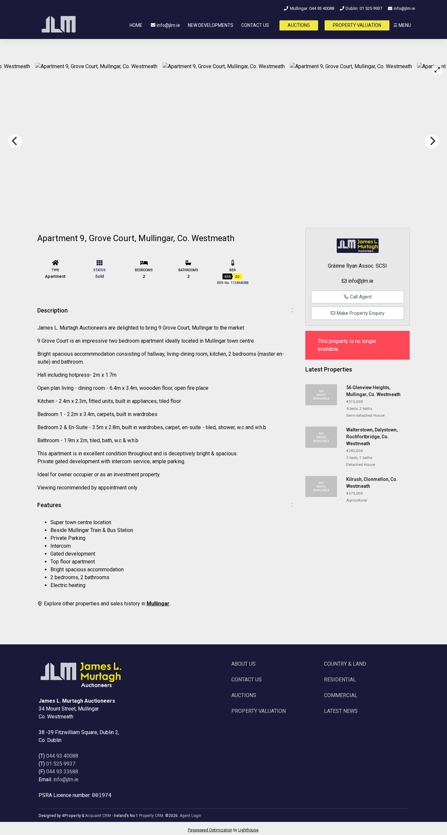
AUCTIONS (299, 25)
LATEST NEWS (341, 711)
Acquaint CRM (98, 815)
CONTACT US (255, 25)
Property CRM (151, 815)
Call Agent (360, 297)
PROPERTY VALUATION (357, 25)
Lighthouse (248, 830)
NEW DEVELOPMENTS (210, 25)
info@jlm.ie (404, 8)
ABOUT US (243, 664)
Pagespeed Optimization (210, 830)
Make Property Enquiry (359, 313)
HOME (136, 25)
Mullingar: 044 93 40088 (311, 8)
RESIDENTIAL (340, 679)
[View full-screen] (437, 69)
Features (49, 505)
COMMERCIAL (340, 695)
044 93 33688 (62, 772)
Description (52, 310)
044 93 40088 (62, 756)
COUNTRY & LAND (345, 664)
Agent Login (190, 815)
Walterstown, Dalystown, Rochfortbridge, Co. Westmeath (372, 436)
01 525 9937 (60, 764)
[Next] (432, 141)
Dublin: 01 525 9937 (363, 8)
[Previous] (15, 141)
